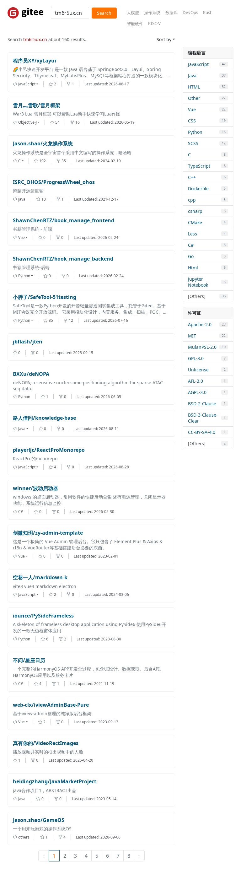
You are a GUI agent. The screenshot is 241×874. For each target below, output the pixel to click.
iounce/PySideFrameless (43, 616)
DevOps (190, 12)
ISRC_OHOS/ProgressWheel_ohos (54, 182)
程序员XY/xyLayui (34, 61)
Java (192, 75)
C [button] (19, 161)
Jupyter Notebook (198, 282)
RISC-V (154, 23)
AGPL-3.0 (197, 392)
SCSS (193, 143)
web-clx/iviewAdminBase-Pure (51, 705)
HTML (194, 87)
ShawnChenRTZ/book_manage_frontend (63, 221)
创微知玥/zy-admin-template (48, 533)
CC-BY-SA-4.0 (201, 432)
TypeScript (199, 166)
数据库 (171, 12)
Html (193, 268)
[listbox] (31, 84)
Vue (192, 109)
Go (191, 256)
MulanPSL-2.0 (202, 347)
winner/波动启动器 (35, 488)
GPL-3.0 (196, 358)
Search (104, 13)
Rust (207, 12)
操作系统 (152, 12)
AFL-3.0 (195, 381)
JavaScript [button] (26, 84)
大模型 (133, 12)
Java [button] (21, 428)
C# (191, 245)
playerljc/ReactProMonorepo (49, 450)
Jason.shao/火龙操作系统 (43, 144)
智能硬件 (135, 23)
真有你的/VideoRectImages (45, 743)
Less (192, 234)
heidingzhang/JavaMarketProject (54, 782)
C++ (192, 177)
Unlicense (198, 370)
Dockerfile (198, 189)
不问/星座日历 (29, 660)
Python (195, 132)
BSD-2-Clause (202, 404)
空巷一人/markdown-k (40, 577)
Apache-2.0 (200, 324)
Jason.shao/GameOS (38, 820)
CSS (192, 121)
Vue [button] (21, 237)
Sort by (164, 39)
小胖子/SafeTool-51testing (44, 297)
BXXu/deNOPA (31, 374)
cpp (192, 200)
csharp (195, 211)
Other (194, 98)
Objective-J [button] (27, 122)
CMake (195, 222)
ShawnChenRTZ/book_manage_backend (63, 259)
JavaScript (198, 64)
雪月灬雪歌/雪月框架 (36, 105)
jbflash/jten (27, 342)
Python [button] (24, 275)
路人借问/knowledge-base (44, 418)
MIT (192, 336)
